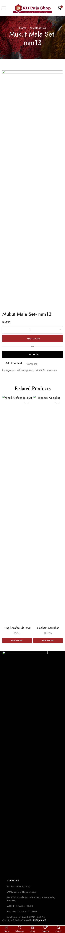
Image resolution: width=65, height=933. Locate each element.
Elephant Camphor (48, 628)
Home (22, 28)
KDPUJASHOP (39, 920)
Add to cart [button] (17, 640)
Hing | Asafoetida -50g (17, 628)
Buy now (34, 354)
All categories (37, 28)
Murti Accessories (46, 370)
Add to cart (33, 338)
